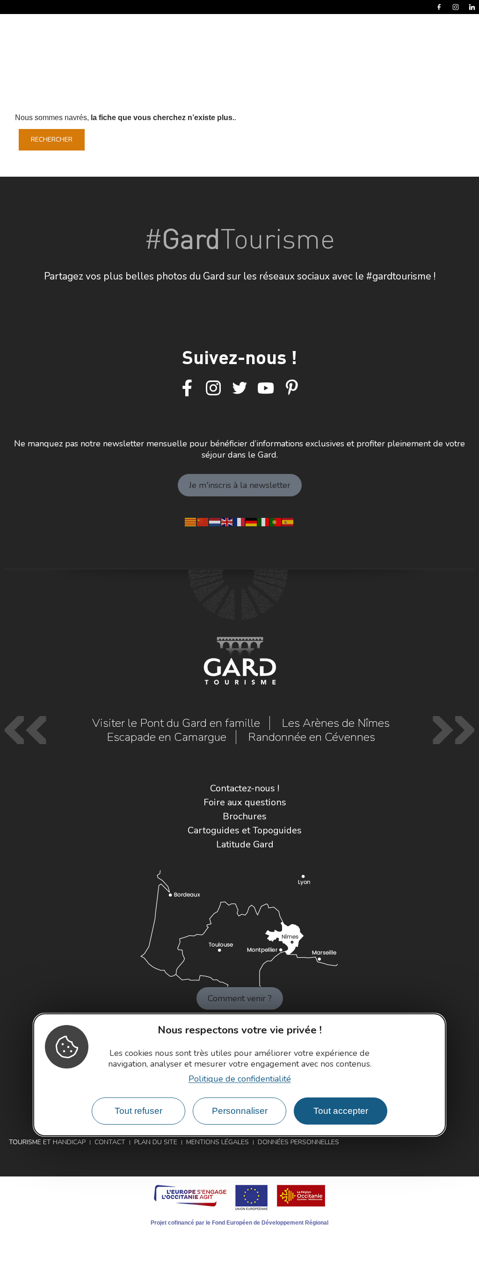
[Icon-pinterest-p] (291, 388)
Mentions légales (217, 1142)
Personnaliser (240, 1111)
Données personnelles (298, 1142)
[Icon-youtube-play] (265, 388)
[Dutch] (215, 521)
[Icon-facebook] (187, 388)
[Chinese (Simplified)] (203, 521)
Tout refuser (138, 1111)
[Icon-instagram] (213, 388)
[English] (227, 521)
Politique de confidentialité (240, 1078)
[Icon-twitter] (239, 388)
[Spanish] (288, 521)
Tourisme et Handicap (47, 1142)
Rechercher (52, 139)
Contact (109, 1142)
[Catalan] (191, 521)
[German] (252, 521)
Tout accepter (340, 1111)
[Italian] (264, 521)
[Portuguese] (276, 521)
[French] (239, 521)
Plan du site (155, 1142)
